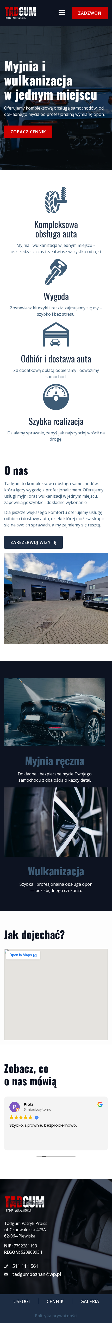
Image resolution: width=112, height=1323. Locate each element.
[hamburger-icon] (62, 13)
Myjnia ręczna (54, 760)
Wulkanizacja (56, 870)
